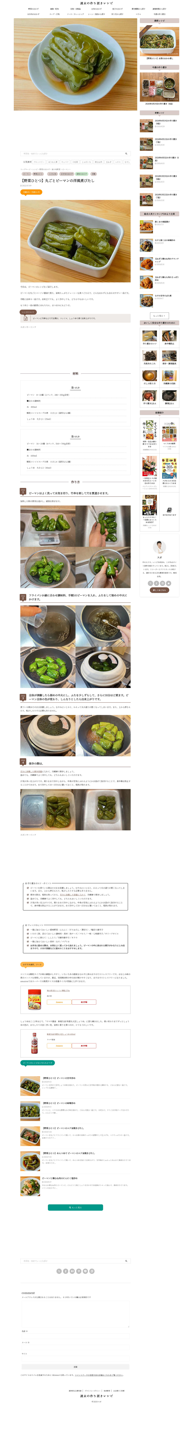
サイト (24, 1353)
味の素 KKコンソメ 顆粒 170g (58, 990)
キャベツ (65, 162)
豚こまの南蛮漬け (162, 221)
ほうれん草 (53, 162)
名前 (25, 1331)
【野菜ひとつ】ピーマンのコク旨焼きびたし (63, 1128)
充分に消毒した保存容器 (31, 771)
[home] (168, 583)
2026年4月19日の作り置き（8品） (159, 103)
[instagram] (162, 583)
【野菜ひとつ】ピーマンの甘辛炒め (58, 1078)
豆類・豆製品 (75, 9)
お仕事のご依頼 (118, 1391)
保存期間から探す (138, 9)
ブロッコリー (39, 162)
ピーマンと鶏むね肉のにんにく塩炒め (60, 1178)
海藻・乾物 (54, 9)
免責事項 (107, 1391)
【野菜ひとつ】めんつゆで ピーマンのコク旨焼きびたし (68, 1153)
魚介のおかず (117, 9)
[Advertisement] (75, 130)
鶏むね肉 (98, 162)
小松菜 (75, 162)
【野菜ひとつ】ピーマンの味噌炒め (58, 1103)
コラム (138, 14)
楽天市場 (84, 1002)
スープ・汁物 (54, 14)
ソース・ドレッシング (75, 14)
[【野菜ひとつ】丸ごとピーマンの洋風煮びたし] (72, 1271)
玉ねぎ (108, 162)
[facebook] (65, 1271)
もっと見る (77, 1207)
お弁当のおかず (33, 14)
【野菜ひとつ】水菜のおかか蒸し (159, 58)
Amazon (59, 1002)
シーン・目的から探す (96, 14)
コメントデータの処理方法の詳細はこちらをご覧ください (99, 1375)
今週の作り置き (160, 14)
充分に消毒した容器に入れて (72, 894)
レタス (118, 162)
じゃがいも (86, 162)
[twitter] (59, 1271)
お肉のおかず (96, 9)
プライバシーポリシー (92, 1391)
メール (26, 1342)
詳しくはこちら (159, 590)
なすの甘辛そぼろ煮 (163, 295)
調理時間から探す (159, 9)
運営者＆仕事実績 (75, 1391)
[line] (85, 1271)
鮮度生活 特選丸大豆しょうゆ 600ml (61, 1034)
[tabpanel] (159, 44)
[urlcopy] (92, 1271)
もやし (127, 162)
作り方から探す (117, 14)
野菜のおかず (33, 9)
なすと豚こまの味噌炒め (165, 240)
